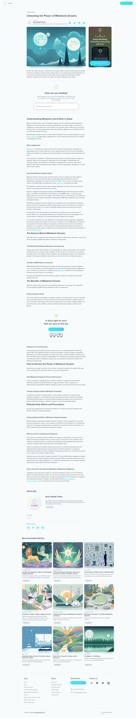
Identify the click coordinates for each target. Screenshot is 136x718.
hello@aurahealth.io (39, 712)
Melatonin (30, 149)
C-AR (102, 714)
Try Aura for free (126, 3)
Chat (31, 712)
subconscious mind (35, 230)
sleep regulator (32, 136)
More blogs (50, 507)
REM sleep (61, 270)
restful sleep (60, 183)
